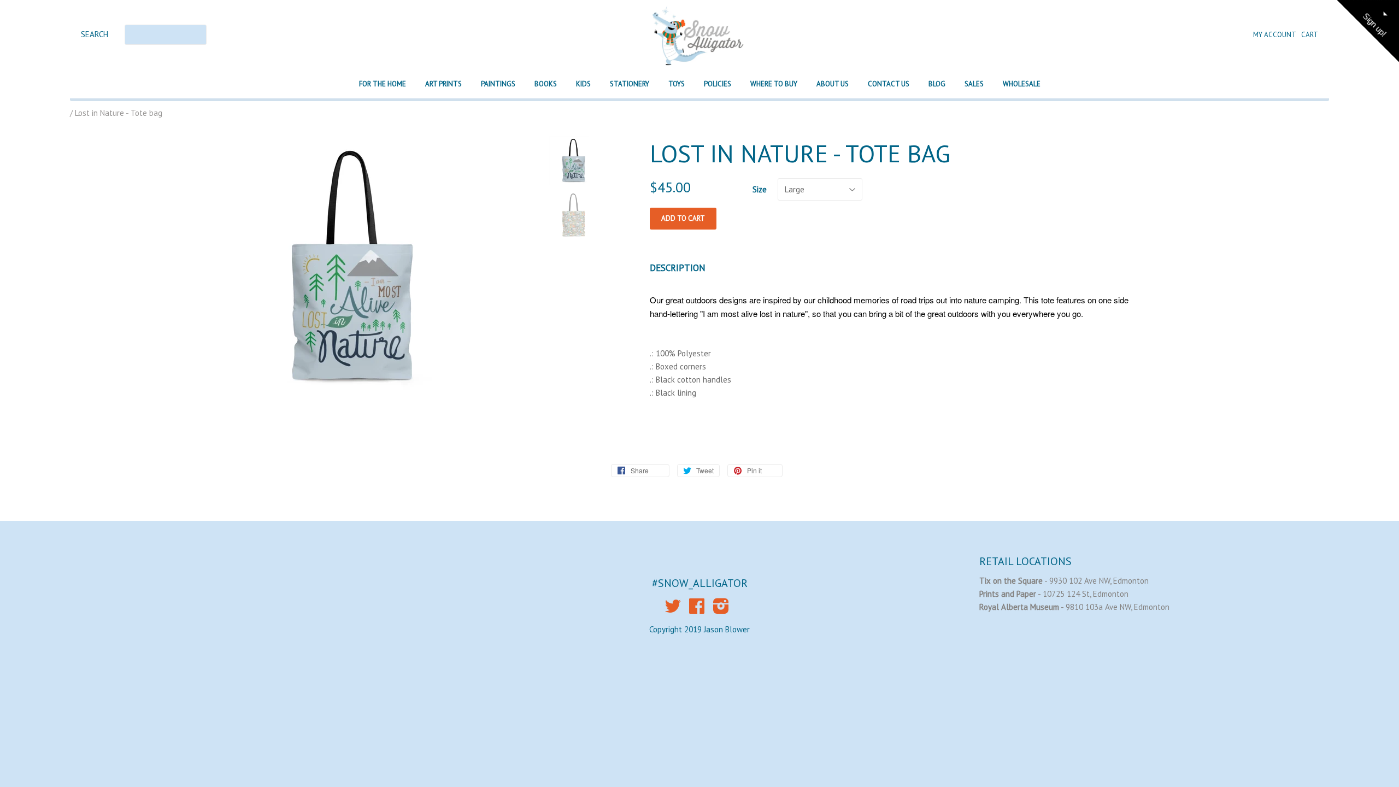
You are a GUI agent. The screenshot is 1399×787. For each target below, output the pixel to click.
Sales (974, 84)
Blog (936, 84)
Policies (717, 84)
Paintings (498, 84)
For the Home (382, 84)
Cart (1309, 34)
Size (760, 189)
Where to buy (773, 84)
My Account (1275, 34)
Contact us (888, 84)
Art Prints (443, 84)
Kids (583, 84)
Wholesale (1022, 84)
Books (545, 84)
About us (832, 84)
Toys (676, 84)
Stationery (629, 84)
